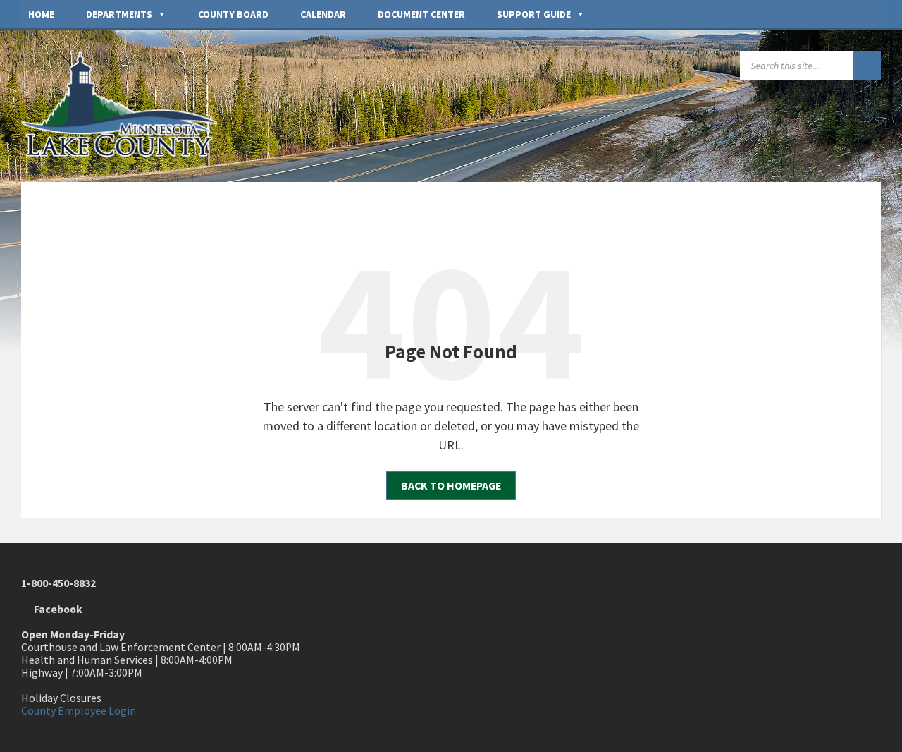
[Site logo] (127, 153)
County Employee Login (78, 710)
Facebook (56, 609)
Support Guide (534, 14)
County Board (233, 14)
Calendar (323, 14)
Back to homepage (451, 485)
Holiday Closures (61, 698)
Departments (119, 14)
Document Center (421, 14)
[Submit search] (867, 65)
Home (41, 14)
